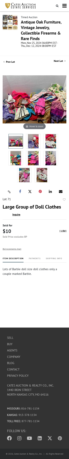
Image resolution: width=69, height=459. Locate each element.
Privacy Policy (17, 376)
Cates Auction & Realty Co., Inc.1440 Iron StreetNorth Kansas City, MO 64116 (30, 389)
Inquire (16, 214)
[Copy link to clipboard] (9, 192)
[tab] (13, 259)
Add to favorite (64, 200)
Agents (12, 350)
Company (13, 357)
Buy (9, 344)
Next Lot (59, 61)
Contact (13, 369)
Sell (10, 338)
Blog (10, 363)
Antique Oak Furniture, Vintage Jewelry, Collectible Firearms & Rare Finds (41, 30)
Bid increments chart (12, 249)
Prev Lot (10, 61)
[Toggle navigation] (64, 5)
